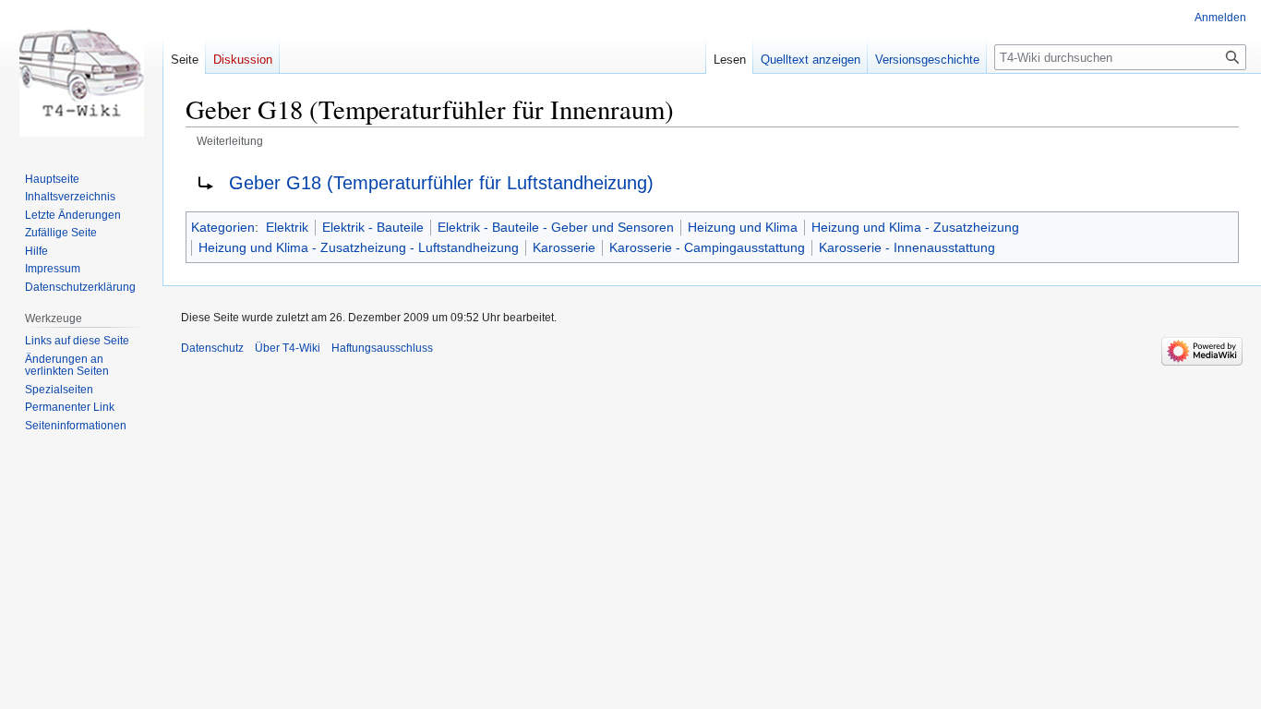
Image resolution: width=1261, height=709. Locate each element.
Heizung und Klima (743, 227)
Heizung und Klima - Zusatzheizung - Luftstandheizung (358, 247)
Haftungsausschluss (382, 348)
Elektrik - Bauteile (373, 227)
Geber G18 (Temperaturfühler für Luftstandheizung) (441, 183)
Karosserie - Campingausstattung (707, 247)
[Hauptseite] (81, 74)
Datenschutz (212, 348)
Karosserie (564, 247)
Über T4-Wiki (287, 348)
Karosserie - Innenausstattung (907, 247)
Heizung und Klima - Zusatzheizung (915, 227)
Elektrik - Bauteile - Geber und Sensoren (556, 227)
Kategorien (223, 227)
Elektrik (287, 227)
